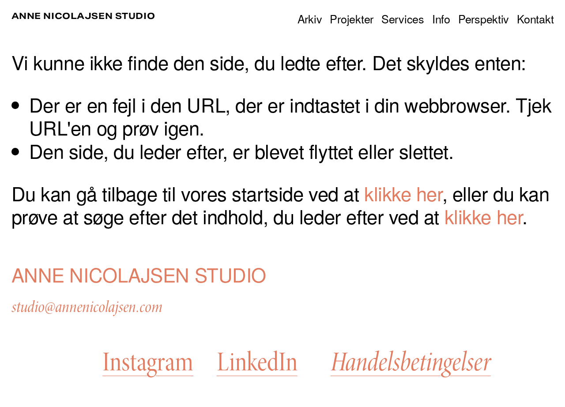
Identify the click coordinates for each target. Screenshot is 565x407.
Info (441, 18)
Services (402, 18)
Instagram (147, 362)
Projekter (351, 18)
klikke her (403, 193)
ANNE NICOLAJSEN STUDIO (83, 16)
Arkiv (310, 18)
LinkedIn (257, 362)
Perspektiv (483, 18)
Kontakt (535, 18)
